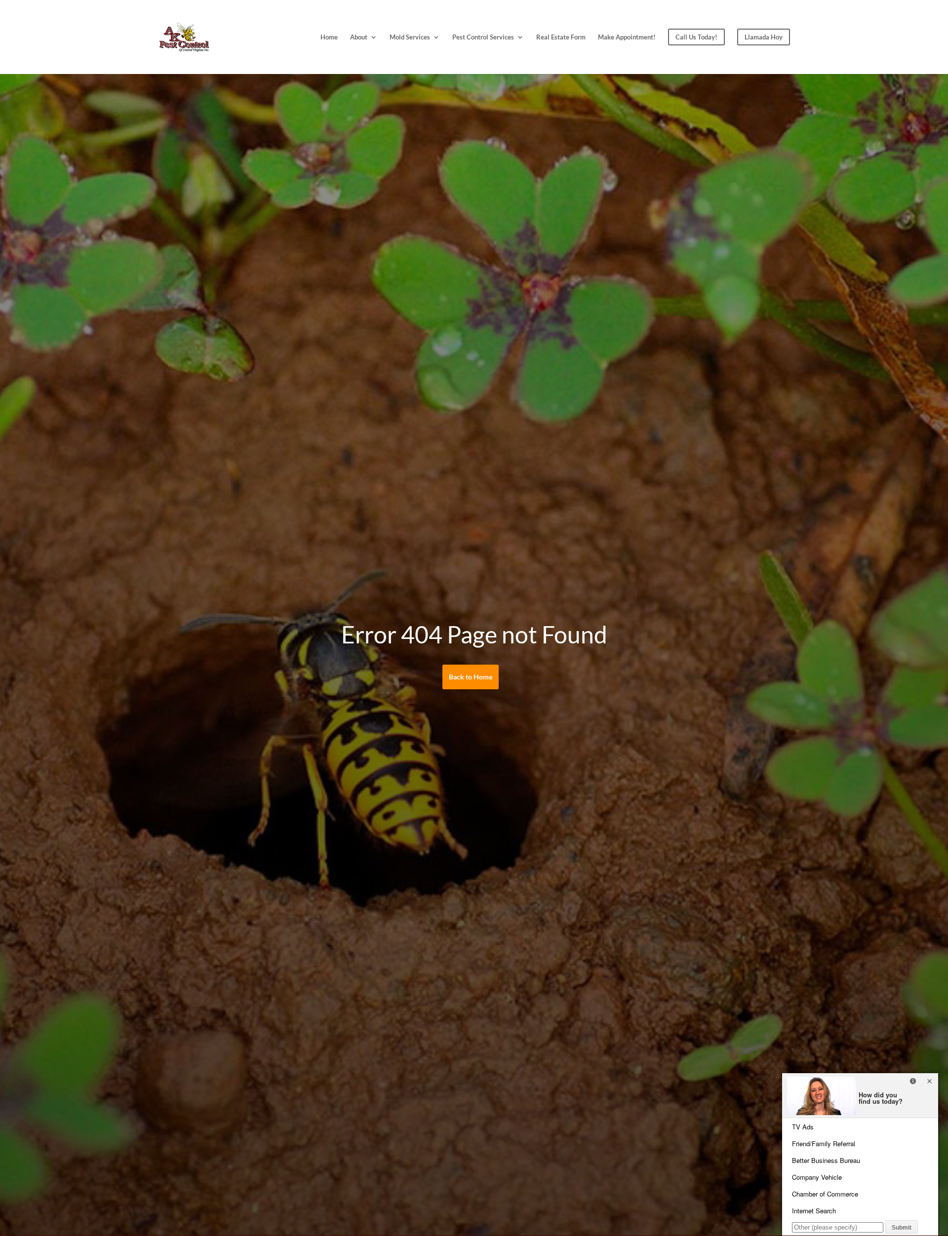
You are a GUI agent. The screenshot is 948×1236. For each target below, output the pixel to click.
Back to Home (470, 677)
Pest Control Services (483, 37)
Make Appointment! (627, 37)
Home (329, 37)
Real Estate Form (561, 37)
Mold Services (410, 37)
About (358, 37)
